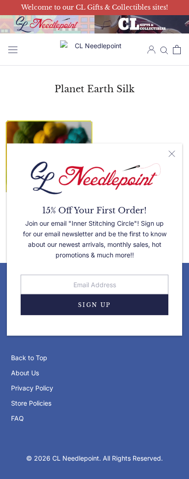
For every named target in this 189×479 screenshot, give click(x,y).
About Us (25, 373)
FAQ (17, 418)
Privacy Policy (32, 388)
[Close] (171, 153)
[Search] (164, 50)
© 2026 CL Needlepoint (62, 458)
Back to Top (29, 358)
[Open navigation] (12, 49)
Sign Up (94, 304)
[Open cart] (177, 49)
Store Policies (31, 403)
